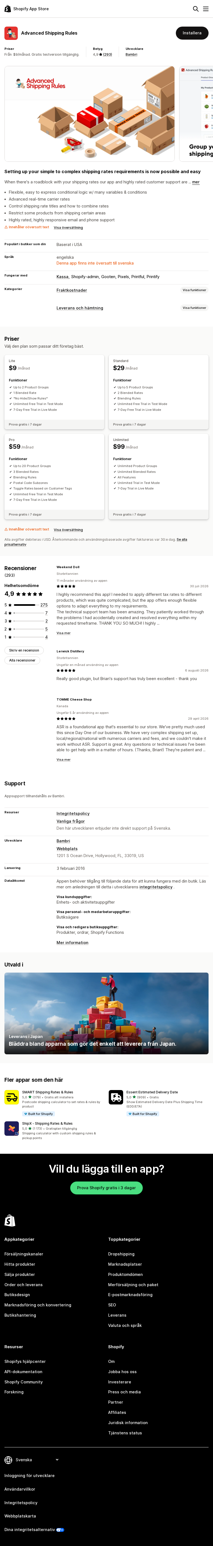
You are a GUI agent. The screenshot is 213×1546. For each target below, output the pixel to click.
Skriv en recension (24, 650)
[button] (54, 1103)
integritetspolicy (156, 886)
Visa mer (63, 633)
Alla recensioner (22, 660)
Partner (115, 1402)
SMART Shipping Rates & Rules (47, 1092)
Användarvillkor (19, 1489)
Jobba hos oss (122, 1371)
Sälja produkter (19, 1274)
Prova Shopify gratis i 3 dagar (106, 1187)
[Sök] (196, 9)
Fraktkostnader (72, 290)
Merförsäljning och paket (133, 1284)
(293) (107, 54)
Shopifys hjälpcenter (25, 1361)
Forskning (14, 1391)
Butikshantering (20, 1315)
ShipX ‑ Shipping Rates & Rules (47, 1123)
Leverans (117, 1315)
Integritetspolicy (73, 813)
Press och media (124, 1391)
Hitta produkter (19, 1264)
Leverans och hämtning (80, 308)
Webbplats (67, 848)
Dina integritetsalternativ (29, 1529)
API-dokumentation (23, 1371)
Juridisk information (128, 1422)
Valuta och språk (125, 1325)
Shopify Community (23, 1382)
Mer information (72, 942)
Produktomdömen (125, 1274)
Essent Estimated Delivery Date (152, 1092)
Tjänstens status (125, 1432)
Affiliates (117, 1412)
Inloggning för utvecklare (29, 1475)
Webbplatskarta (20, 1516)
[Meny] (206, 9)
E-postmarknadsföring (130, 1294)
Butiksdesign (17, 1294)
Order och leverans (23, 1284)
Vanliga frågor (71, 821)
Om (111, 1361)
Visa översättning (68, 227)
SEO (112, 1305)
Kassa (63, 276)
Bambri (131, 54)
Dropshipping (121, 1254)
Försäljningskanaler (23, 1254)
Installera (192, 32)
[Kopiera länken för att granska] (82, 567)
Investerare (119, 1382)
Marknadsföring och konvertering (37, 1305)
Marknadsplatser (125, 1264)
